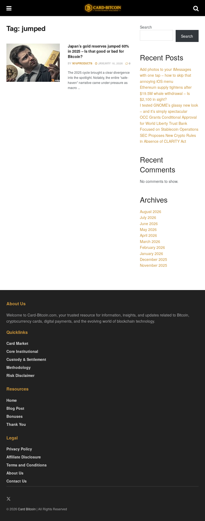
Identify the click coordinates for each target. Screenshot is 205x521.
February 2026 (152, 247)
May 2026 (148, 229)
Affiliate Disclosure (23, 457)
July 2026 (148, 217)
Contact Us (16, 481)
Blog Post (15, 408)
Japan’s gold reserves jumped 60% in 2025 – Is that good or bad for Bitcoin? (98, 51)
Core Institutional (22, 351)
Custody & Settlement (26, 359)
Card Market (17, 343)
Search (146, 27)
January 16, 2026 (110, 63)
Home (11, 400)
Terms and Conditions (26, 465)
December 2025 (153, 259)
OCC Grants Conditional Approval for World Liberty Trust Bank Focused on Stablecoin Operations (169, 123)
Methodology (18, 367)
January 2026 (151, 253)
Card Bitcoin (26, 509)
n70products (82, 63)
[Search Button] (196, 8)
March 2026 (150, 241)
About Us (14, 473)
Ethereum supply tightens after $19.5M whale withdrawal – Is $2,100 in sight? (166, 93)
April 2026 (148, 235)
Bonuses (14, 416)
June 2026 (149, 223)
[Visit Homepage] (102, 8)
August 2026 (150, 211)
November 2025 (153, 265)
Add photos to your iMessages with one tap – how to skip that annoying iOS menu (165, 75)
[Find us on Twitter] (8, 499)
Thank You (16, 424)
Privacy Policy (19, 448)
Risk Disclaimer (20, 375)
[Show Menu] (8, 8)
